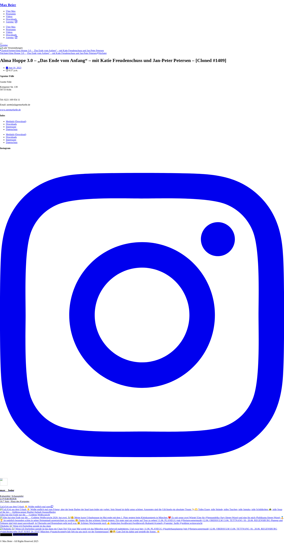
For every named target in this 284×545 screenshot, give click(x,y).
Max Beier (8, 5)
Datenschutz (11, 129)
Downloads (11, 19)
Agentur (10, 22)
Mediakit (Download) (16, 121)
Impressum (11, 126)
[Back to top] (1, 43)
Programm (11, 14)
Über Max (11, 11)
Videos (9, 16)
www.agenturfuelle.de (10, 109)
